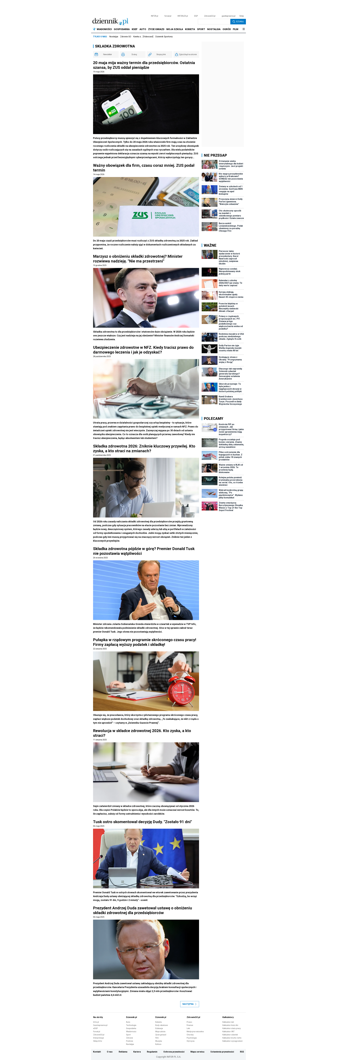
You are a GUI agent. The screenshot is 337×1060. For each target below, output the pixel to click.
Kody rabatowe (161, 1025)
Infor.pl (96, 1022)
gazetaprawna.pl (228, 16)
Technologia (131, 1025)
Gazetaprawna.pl (100, 1025)
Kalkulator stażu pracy (231, 1028)
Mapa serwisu (197, 1052)
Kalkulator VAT (228, 1031)
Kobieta (158, 1022)
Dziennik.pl (131, 1017)
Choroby (190, 1035)
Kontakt (97, 1052)
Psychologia (192, 1038)
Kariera (137, 1052)
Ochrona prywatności (173, 1052)
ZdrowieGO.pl (209, 16)
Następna (188, 1004)
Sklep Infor (97, 1041)
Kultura (158, 1044)
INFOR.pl (154, 16)
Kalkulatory (228, 1017)
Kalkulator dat (228, 1022)
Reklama (123, 1052)
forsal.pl (167, 16)
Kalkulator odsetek (230, 1035)
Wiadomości (131, 1031)
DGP (196, 16)
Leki (188, 1028)
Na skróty (98, 1017)
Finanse (190, 1025)
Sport (128, 1035)
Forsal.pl (96, 1031)
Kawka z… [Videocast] (143, 36)
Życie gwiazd (160, 1035)
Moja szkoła (160, 1031)
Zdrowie (129, 1038)
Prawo (189, 1022)
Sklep (241, 16)
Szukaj (240, 21)
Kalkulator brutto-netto (231, 1038)
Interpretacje (98, 1038)
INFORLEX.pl (183, 16)
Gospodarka (131, 1028)
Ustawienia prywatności (222, 1052)
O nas (110, 1052)
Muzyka (158, 1041)
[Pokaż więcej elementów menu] (243, 29)
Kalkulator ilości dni (230, 1025)
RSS (242, 1052)
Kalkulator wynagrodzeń (232, 1041)
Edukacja (159, 1028)
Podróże (129, 1041)
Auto (128, 1022)
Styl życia (190, 1041)
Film (157, 1038)
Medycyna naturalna (195, 1031)
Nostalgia (113, 36)
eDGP (95, 1028)
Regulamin (152, 1052)
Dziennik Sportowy (164, 36)
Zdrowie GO (125, 36)
